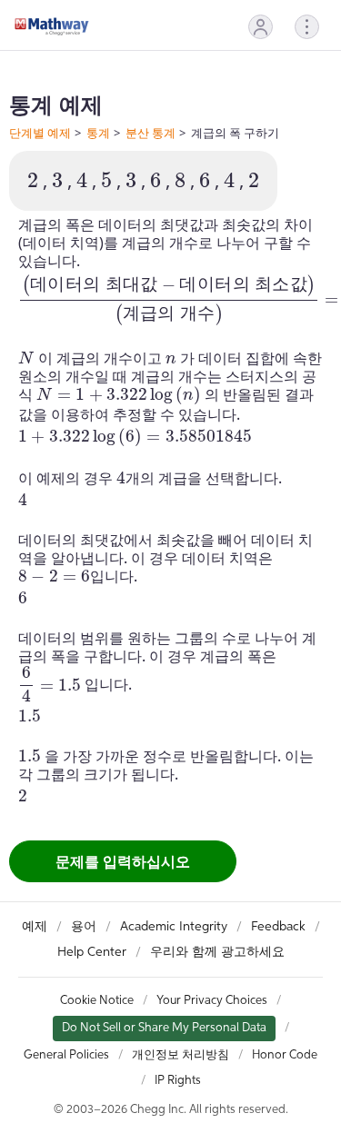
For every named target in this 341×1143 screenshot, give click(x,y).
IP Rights (178, 1081)
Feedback (278, 926)
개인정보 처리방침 (180, 1055)
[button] (260, 27)
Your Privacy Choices (211, 1001)
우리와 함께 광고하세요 (217, 952)
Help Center (91, 952)
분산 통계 (150, 132)
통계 (98, 132)
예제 (34, 926)
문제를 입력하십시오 (122, 861)
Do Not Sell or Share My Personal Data (164, 1028)
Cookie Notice (97, 1001)
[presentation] (32, 180)
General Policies (66, 1055)
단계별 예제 (40, 132)
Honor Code (284, 1055)
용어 (83, 926)
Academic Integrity (173, 926)
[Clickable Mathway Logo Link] (52, 26)
